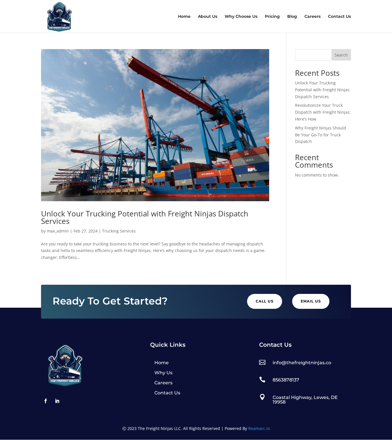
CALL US (264, 301)
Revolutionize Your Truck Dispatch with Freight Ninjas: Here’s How (323, 112)
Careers (312, 16)
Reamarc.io (259, 428)
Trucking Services (119, 231)
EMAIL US (311, 301)
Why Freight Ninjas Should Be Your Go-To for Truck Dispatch (320, 134)
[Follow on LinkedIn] (57, 401)
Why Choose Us (241, 16)
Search (341, 55)
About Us (207, 16)
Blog (292, 16)
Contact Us (339, 16)
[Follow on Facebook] (45, 401)
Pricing (272, 16)
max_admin (58, 231)
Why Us (163, 372)
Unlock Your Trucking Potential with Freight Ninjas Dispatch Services (144, 217)
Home (184, 16)
